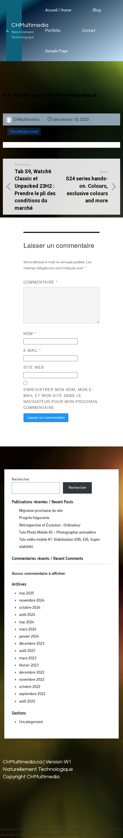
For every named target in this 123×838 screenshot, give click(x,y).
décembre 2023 (31, 643)
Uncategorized (24, 131)
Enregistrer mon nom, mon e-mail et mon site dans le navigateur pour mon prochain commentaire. (60, 398)
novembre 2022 (31, 679)
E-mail (32, 350)
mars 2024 (27, 629)
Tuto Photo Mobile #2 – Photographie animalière (57, 532)
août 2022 (27, 701)
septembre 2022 (32, 693)
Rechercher (20, 479)
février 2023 (29, 665)
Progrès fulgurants (34, 517)
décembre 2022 (31, 672)
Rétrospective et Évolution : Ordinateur (50, 525)
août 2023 (27, 650)
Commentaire (40, 282)
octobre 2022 (29, 686)
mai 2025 (26, 593)
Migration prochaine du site (41, 510)
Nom (29, 333)
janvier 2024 (29, 636)
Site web (33, 367)
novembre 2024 (31, 600)
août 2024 (27, 614)
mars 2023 (27, 658)
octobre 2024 (29, 607)
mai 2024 (26, 622)
